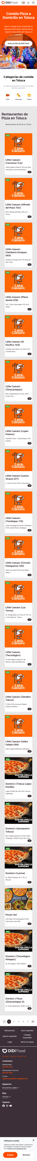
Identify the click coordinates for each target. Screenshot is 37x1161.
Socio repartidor (27, 1031)
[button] (18, 43)
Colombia (5, 1056)
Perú (24, 1056)
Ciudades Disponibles (27, 1036)
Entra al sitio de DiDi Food (18, 43)
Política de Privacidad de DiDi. (17, 1148)
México (19, 1056)
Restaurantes (10, 1031)
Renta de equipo (27, 1042)
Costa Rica (12, 1056)
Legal (9, 1042)
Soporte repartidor (9, 1036)
